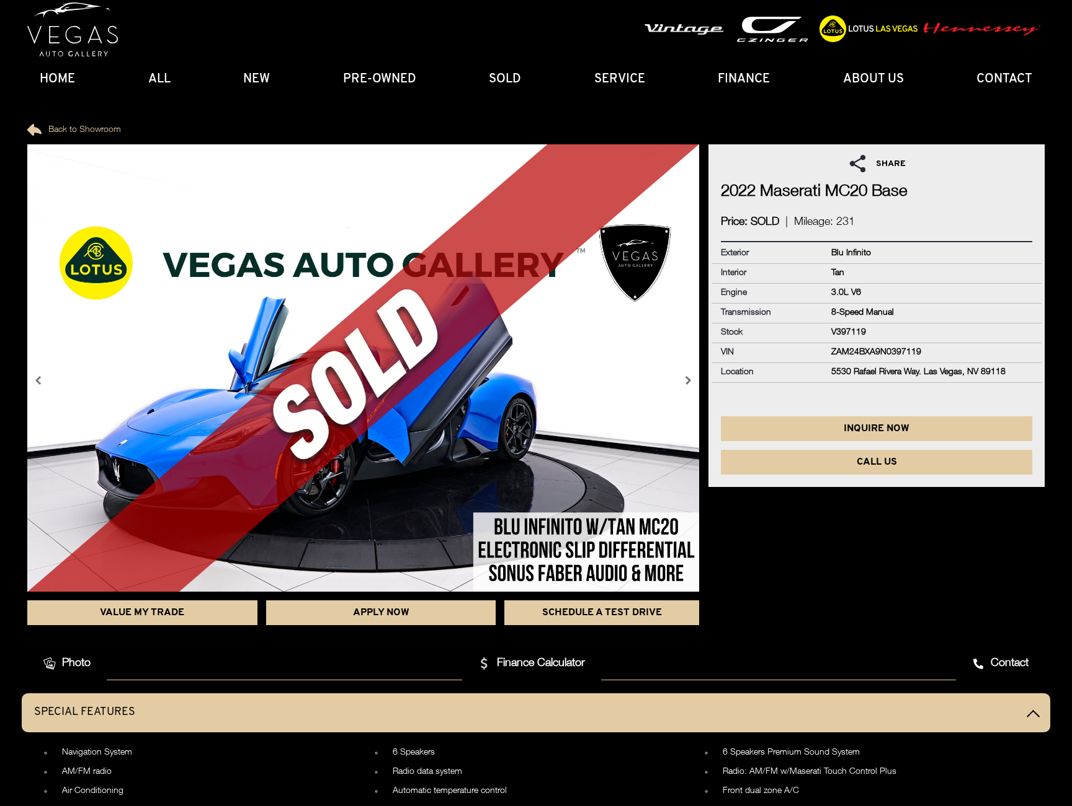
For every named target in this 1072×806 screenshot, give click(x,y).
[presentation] (39, 380)
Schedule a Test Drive (602, 613)
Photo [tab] (76, 663)
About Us (873, 79)
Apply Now (381, 613)
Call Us (877, 462)
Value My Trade (142, 613)
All (159, 79)
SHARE (891, 164)
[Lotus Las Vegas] (72, 29)
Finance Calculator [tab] (541, 663)
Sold (505, 79)
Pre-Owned (379, 79)
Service (619, 79)
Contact (1004, 79)
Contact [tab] (1010, 663)
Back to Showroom (83, 130)
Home (57, 79)
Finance (744, 79)
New (256, 79)
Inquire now (876, 429)
